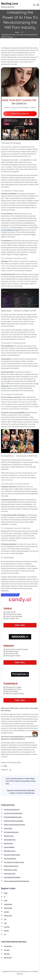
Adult (5, 893)
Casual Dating (8, 904)
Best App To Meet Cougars (12, 855)
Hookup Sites (8, 916)
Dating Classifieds (9, 847)
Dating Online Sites (9, 840)
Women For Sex (8, 836)
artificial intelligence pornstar (10, 230)
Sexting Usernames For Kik (12, 810)
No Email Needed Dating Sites (13, 817)
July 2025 (6, 950)
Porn (5, 923)
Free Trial (20, 625)
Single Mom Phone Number (12, 877)
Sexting (6, 931)
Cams (5, 901)
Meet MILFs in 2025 (9, 851)
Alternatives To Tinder (10, 870)
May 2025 (7, 954)
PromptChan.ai (10, 683)
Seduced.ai (9, 645)
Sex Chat (6, 927)
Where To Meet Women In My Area (14, 825)
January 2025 (8, 958)
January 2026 (8, 946)
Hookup (6, 912)
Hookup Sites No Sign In (11, 866)
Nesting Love (9, 3)
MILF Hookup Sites (9, 874)
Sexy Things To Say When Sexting (14, 862)
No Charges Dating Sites (11, 832)
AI (10, 770)
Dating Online (8, 908)
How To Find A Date (10, 859)
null (5, 919)
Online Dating (8, 828)
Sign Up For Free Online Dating (13, 813)
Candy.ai (8, 608)
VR (5, 934)
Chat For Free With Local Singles (13, 821)
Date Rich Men (8, 843)
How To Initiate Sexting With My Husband (16, 881)
